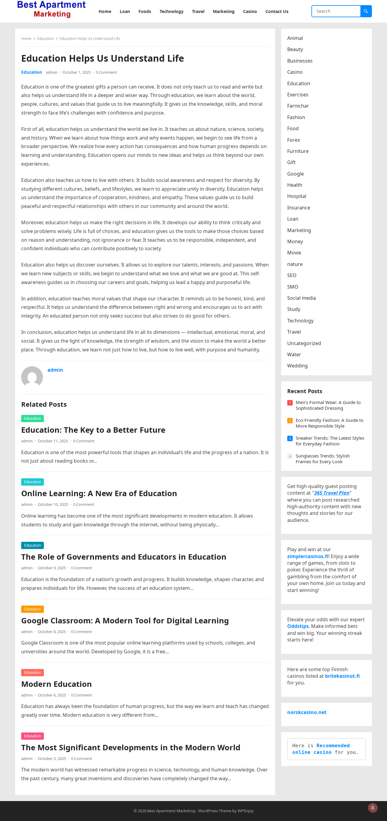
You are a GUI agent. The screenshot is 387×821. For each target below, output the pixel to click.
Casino (295, 72)
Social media (301, 298)
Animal (295, 38)
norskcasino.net (307, 712)
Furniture (298, 151)
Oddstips (298, 626)
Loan (292, 218)
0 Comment (106, 72)
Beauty (295, 49)
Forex (293, 140)
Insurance (298, 207)
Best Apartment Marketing (171, 810)
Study (293, 309)
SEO (292, 275)
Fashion (296, 117)
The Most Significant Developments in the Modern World (130, 747)
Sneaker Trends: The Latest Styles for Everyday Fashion (330, 441)
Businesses (300, 60)
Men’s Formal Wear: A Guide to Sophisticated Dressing (328, 405)
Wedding (297, 365)
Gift (291, 162)
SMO (292, 286)
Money (295, 241)
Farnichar (298, 105)
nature (295, 264)
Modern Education (56, 684)
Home (26, 38)
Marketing (299, 230)
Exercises (297, 94)
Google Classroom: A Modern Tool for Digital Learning (125, 620)
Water (294, 354)
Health (294, 185)
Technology (300, 320)
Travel (294, 331)
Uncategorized (304, 343)
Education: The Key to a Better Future (93, 430)
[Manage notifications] (373, 808)
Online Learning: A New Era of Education (99, 493)
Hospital (296, 196)
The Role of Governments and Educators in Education (123, 556)
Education (45, 38)
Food (293, 128)
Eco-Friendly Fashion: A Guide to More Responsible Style (329, 423)
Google (295, 173)
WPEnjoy (246, 810)
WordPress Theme (214, 810)
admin (51, 72)
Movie (294, 252)
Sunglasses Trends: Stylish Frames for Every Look (323, 459)
